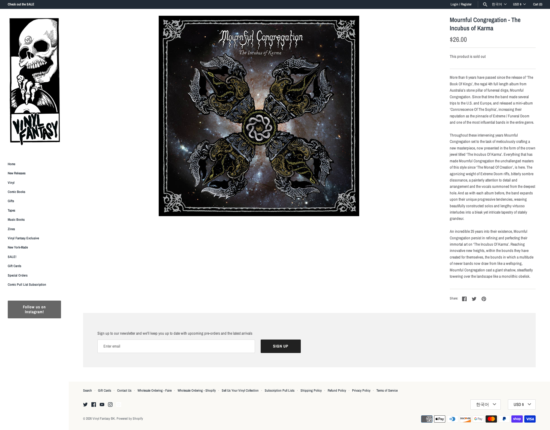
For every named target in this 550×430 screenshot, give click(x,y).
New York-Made (18, 247)
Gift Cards (14, 266)
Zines (11, 229)
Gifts (11, 201)
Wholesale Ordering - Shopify (197, 390)
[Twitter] (85, 405)
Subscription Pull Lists (279, 390)
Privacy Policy (361, 390)
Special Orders (18, 275)
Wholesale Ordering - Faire (155, 390)
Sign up (280, 346)
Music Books (16, 220)
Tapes (11, 210)
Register (466, 4)
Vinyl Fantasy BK (104, 418)
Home (11, 164)
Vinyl (11, 182)
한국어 (497, 4)
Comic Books (16, 192)
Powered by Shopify (130, 418)
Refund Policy (337, 390)
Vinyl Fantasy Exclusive (23, 238)
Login (454, 4)
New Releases (16, 173)
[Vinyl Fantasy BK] (34, 81)
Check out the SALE (21, 4)
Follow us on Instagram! (34, 310)
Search (87, 390)
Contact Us (124, 390)
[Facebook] (93, 405)
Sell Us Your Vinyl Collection (240, 390)
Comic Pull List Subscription (27, 284)
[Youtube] (102, 405)
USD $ (517, 4)
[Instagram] (110, 405)
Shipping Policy (311, 390)
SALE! (12, 257)
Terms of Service (387, 390)
